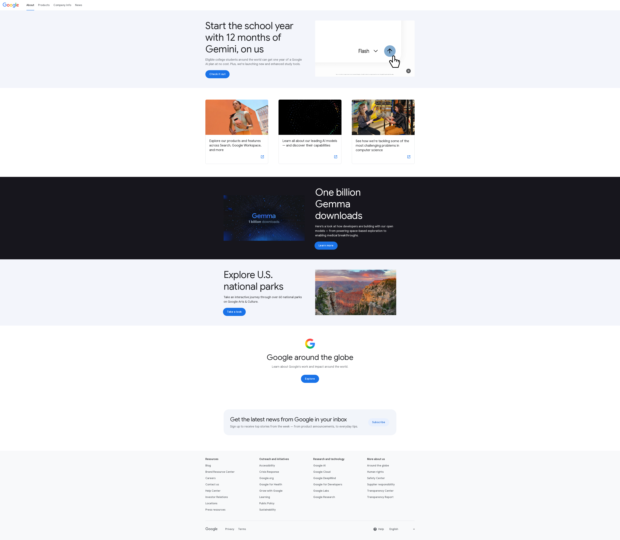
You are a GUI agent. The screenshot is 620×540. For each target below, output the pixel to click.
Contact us (212, 484)
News (78, 5)
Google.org (266, 478)
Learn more (326, 245)
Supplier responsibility (381, 484)
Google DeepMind (324, 478)
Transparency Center (380, 490)
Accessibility (267, 465)
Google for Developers (327, 484)
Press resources (215, 509)
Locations (211, 503)
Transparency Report (380, 497)
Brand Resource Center (220, 472)
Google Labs (321, 490)
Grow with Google (271, 490)
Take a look (234, 311)
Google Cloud (322, 472)
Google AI (319, 465)
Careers (210, 478)
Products (44, 5)
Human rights (375, 472)
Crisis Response (269, 472)
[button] (408, 71)
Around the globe (378, 465)
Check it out (217, 74)
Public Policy (266, 503)
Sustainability (267, 509)
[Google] (10, 5)
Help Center (213, 490)
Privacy (229, 529)
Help (381, 529)
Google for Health (270, 484)
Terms (242, 529)
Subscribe (378, 422)
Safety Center (376, 478)
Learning (264, 497)
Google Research (324, 497)
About (30, 5)
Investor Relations (216, 497)
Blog (208, 465)
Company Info (62, 5)
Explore (310, 378)
